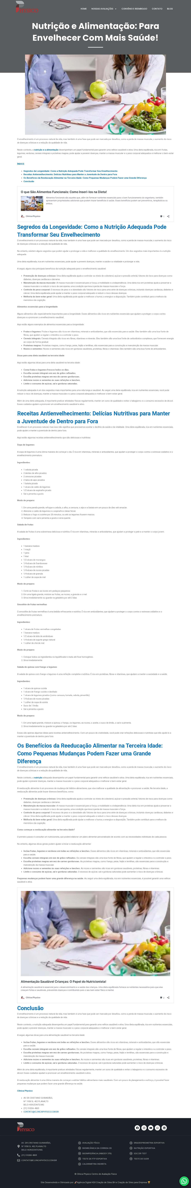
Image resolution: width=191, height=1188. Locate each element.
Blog (170, 8)
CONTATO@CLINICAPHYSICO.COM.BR (41, 1112)
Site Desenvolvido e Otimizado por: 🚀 (59, 1182)
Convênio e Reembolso (134, 8)
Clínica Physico (25, 1091)
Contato (157, 8)
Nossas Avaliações (102, 8)
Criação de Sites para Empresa (132, 1182)
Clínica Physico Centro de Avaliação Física (97, 1174)
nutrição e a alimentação (46, 150)
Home (84, 8)
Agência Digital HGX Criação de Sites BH (96, 1182)
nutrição (38, 777)
